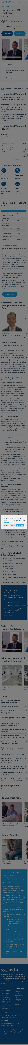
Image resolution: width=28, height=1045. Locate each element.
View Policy (6, 522)
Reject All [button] (12, 525)
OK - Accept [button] (20, 525)
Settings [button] (6, 525)
